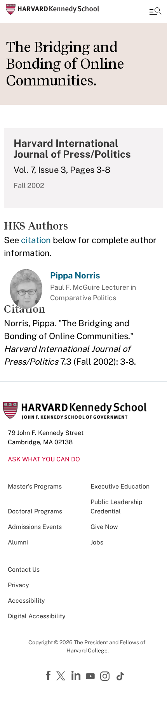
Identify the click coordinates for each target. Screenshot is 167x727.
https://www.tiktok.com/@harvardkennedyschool (121, 676)
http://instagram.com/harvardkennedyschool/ (106, 676)
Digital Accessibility (37, 616)
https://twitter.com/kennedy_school (62, 676)
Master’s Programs (35, 486)
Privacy (18, 585)
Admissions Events (35, 526)
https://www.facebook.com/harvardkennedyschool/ (49, 675)
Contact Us (24, 569)
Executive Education (120, 486)
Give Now (104, 526)
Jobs (96, 542)
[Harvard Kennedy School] (52, 9)
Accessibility (26, 600)
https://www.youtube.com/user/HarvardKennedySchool (91, 676)
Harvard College (87, 650)
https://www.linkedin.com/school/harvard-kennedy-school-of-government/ (77, 675)
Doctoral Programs (35, 511)
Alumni (18, 542)
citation (36, 240)
